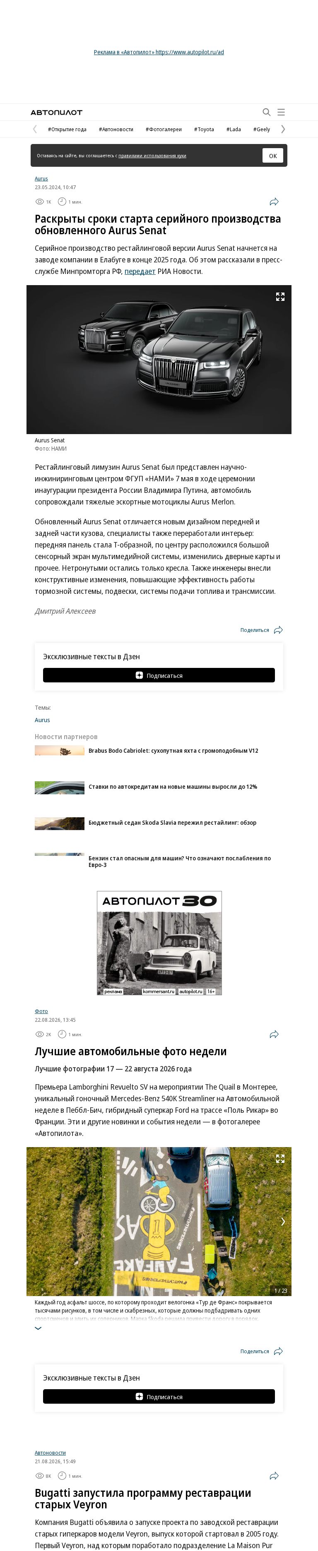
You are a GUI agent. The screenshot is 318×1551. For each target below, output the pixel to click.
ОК (273, 155)
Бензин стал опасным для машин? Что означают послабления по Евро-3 (180, 861)
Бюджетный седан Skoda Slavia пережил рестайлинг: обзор (172, 822)
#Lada (233, 129)
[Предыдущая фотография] (34, 1221)
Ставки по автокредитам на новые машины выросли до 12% (173, 786)
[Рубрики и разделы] (281, 112)
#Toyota (204, 129)
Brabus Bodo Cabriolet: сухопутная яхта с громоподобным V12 (173, 750)
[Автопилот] (56, 112)
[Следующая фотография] (283, 1221)
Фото (41, 1011)
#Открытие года (67, 129)
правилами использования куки (152, 155)
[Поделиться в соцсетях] (274, 201)
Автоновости (50, 1459)
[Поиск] (266, 112)
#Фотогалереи (164, 129)
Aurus (41, 178)
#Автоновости (116, 129)
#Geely (261, 129)
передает (140, 271)
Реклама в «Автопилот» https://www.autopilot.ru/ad (159, 52)
